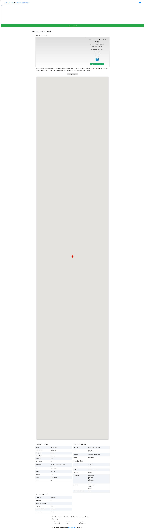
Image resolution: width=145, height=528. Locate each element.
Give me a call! (72, 26)
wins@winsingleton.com (23, 2)
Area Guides (121, 14)
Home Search (87, 14)
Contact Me (139, 14)
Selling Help (111, 14)
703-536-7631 (9, 2)
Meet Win (96, 14)
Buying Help (103, 14)
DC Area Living (131, 14)
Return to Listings (42, 35)
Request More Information (97, 64)
